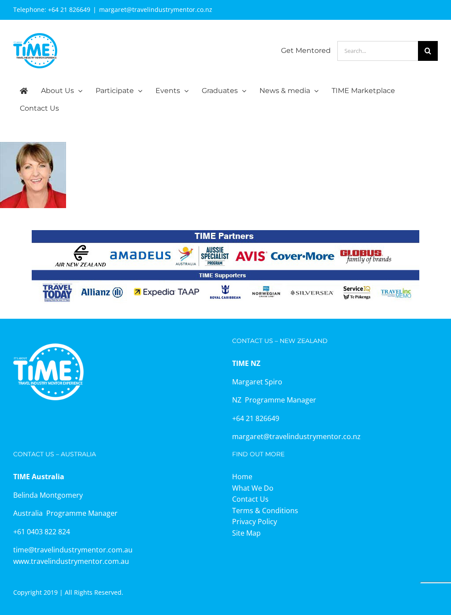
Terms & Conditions (265, 510)
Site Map (246, 533)
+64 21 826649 (69, 9)
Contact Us (250, 499)
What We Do (253, 488)
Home (242, 476)
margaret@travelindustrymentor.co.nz (155, 9)
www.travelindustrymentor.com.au (71, 561)
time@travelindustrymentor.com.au (73, 550)
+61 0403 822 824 (41, 532)
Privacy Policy (254, 521)
